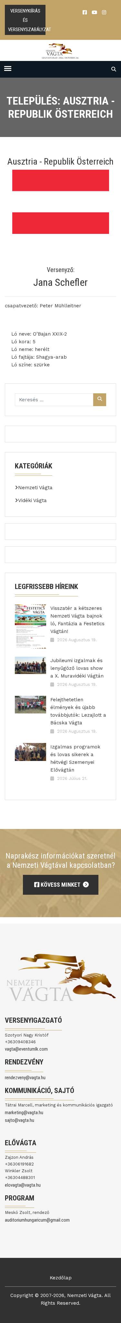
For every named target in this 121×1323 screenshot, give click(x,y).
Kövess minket (60, 884)
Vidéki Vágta (32, 500)
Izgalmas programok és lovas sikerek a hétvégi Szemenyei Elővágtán (75, 758)
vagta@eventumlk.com (26, 1049)
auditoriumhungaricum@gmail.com (37, 1220)
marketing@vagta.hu (24, 1112)
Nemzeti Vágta (35, 488)
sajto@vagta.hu (19, 1120)
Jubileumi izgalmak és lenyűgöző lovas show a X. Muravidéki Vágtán (77, 668)
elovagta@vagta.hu (23, 1185)
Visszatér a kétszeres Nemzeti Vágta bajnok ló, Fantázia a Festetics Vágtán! (77, 619)
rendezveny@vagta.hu (25, 1077)
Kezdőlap (61, 1278)
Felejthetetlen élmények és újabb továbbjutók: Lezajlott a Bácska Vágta (78, 711)
